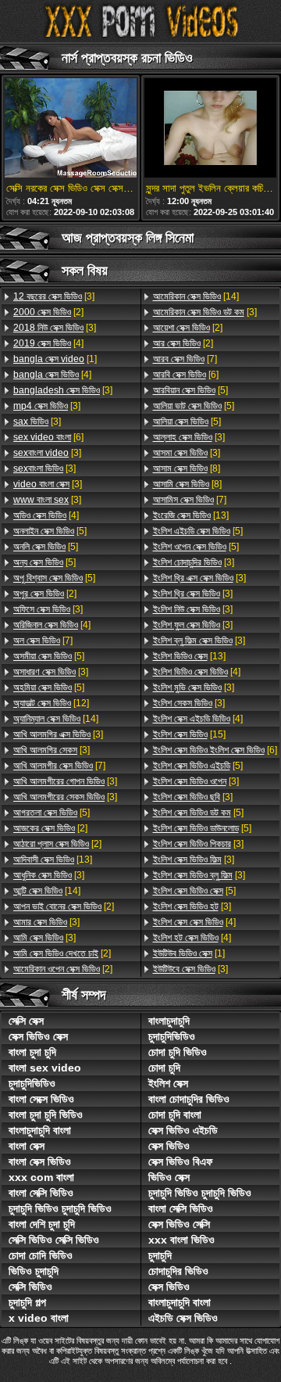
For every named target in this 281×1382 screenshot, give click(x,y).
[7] (43, 640)
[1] (55, 359)
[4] (48, 343)
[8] (186, 468)
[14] (55, 718)
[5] (50, 531)
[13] (52, 859)
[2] (48, 312)
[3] (53, 296)
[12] (51, 703)
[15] (189, 734)
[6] (48, 437)
